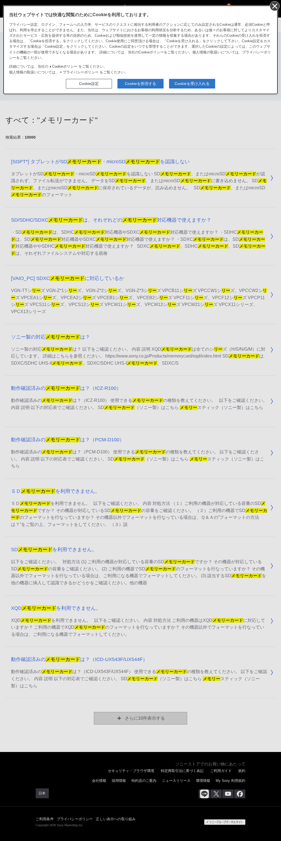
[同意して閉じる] (274, 5)
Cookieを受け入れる (192, 83)
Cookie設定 (89, 83)
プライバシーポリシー (81, 72)
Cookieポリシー (64, 66)
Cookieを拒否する (140, 83)
